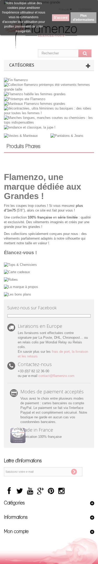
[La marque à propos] (49, 287)
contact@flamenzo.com (56, 376)
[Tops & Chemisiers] (49, 264)
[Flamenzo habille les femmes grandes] (35, 94)
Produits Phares (24, 146)
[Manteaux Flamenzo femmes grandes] (34, 104)
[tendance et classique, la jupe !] (29, 127)
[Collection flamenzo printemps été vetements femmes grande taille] (49, 87)
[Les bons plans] (49, 294)
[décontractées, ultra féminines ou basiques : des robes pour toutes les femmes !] (49, 111)
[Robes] (49, 279)
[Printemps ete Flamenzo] (24, 99)
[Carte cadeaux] (49, 272)
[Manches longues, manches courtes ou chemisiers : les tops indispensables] (49, 120)
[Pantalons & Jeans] (66, 136)
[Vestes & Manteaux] (21, 136)
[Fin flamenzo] (16, 80)
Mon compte (16, 531)
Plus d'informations (83, 18)
